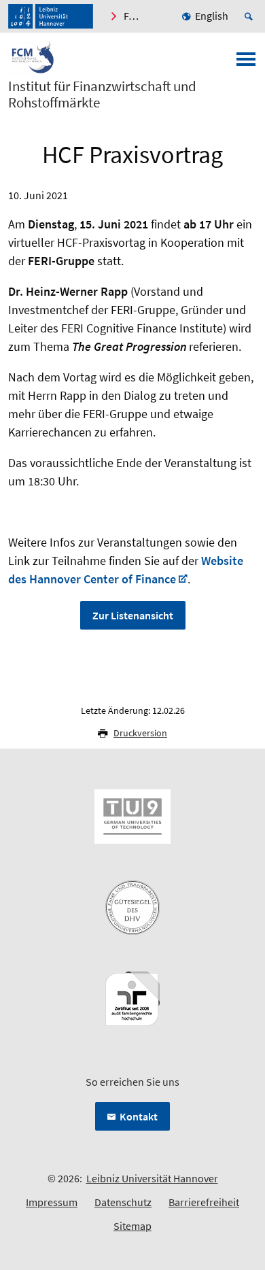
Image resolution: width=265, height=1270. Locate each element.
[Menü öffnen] (246, 63)
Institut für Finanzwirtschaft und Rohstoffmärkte (102, 94)
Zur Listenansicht (132, 615)
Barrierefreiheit (204, 1202)
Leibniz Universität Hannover (152, 1178)
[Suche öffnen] (251, 16)
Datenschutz (123, 1202)
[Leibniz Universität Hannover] (50, 16)
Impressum (51, 1202)
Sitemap (132, 1226)
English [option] (211, 15)
